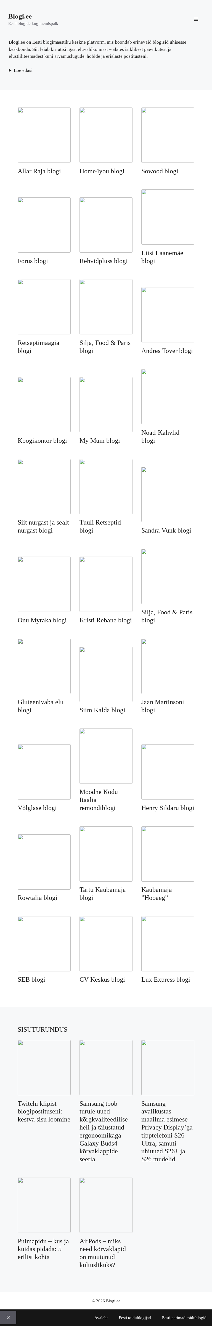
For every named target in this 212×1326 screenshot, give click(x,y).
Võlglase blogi (37, 807)
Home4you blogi (102, 171)
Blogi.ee (20, 16)
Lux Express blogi (165, 979)
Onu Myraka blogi (42, 620)
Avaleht (101, 1317)
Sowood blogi (159, 171)
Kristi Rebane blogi (106, 620)
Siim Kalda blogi (102, 710)
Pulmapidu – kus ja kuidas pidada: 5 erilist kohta (43, 1249)
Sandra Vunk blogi (166, 530)
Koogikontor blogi (42, 440)
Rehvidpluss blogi (104, 260)
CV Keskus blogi (102, 979)
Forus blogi (33, 260)
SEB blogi (31, 979)
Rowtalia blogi (37, 897)
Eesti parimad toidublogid (184, 1317)
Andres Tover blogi (167, 350)
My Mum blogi (100, 440)
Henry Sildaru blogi (167, 807)
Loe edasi (23, 70)
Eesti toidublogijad (135, 1317)
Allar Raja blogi (39, 171)
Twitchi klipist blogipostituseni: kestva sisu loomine (44, 1111)
